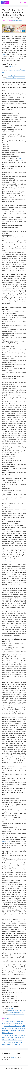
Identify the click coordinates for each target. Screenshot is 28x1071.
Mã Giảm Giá (8, 1019)
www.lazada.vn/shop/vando (16, 76)
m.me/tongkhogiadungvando (10, 560)
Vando (21, 1023)
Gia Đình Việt (8, 1021)
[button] (21, 2)
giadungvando (6, 841)
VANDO (4, 54)
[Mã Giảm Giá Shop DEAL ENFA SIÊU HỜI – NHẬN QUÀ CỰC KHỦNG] (5, 2)
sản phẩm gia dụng (12, 1023)
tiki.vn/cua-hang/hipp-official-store (15, 1014)
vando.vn (12, 66)
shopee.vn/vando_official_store (17, 1010)
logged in (13, 1057)
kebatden (21, 158)
